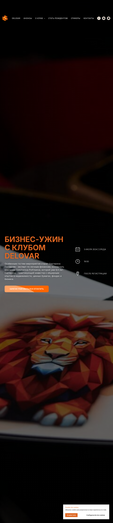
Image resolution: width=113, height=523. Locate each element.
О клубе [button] (39, 18)
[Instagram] (103, 18)
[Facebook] (99, 18)
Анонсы (28, 18)
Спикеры (75, 18)
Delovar (16, 18)
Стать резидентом (58, 18)
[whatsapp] (108, 18)
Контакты (89, 18)
